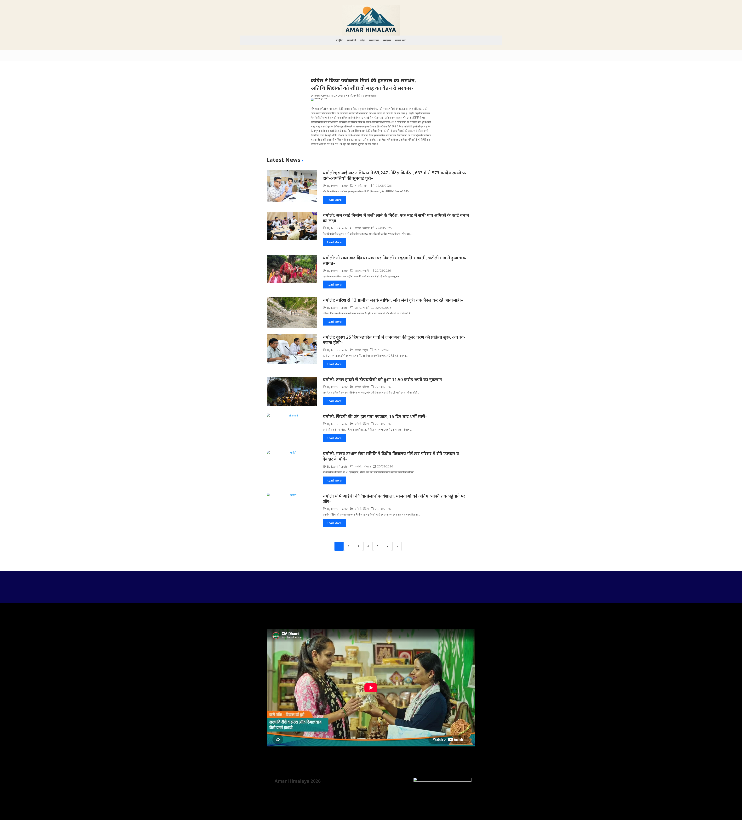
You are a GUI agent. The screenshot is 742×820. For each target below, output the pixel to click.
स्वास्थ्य (387, 40)
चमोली (349, 95)
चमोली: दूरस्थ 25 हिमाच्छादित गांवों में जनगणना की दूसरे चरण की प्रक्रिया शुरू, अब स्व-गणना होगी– (394, 339)
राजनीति (351, 40)
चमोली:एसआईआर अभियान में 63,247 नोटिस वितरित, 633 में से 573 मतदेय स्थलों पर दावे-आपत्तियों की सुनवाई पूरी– (395, 175)
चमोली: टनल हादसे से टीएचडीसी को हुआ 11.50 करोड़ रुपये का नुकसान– (383, 379)
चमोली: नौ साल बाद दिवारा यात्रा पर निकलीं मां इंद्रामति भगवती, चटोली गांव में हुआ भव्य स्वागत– (394, 260)
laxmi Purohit (321, 95)
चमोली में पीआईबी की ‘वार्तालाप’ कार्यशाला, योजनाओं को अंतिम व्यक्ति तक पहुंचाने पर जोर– (394, 498)
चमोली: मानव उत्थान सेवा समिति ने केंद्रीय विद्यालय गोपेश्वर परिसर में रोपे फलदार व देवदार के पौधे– (391, 456)
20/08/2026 (385, 466)
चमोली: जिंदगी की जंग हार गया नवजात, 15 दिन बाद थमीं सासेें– (375, 416)
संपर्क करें (400, 40)
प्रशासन (365, 185)
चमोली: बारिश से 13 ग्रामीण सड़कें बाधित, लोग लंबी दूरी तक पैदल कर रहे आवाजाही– (393, 300)
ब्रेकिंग (365, 387)
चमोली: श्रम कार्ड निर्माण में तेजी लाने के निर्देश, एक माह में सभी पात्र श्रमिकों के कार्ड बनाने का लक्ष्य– (396, 218)
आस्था (358, 270)
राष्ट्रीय (339, 40)
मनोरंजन (374, 40)
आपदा (358, 307)
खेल (362, 40)
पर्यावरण (366, 466)
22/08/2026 (384, 185)
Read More (334, 200)
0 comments (370, 95)
